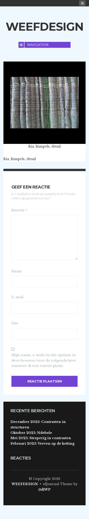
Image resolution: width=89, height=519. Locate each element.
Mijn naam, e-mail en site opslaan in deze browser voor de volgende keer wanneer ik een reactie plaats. (43, 360)
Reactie (19, 210)
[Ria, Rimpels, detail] (44, 102)
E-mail (17, 297)
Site (14, 323)
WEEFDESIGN (45, 26)
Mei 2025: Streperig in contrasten (40, 438)
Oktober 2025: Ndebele (31, 433)
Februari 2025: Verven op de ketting (42, 443)
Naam (16, 271)
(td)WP (44, 489)
